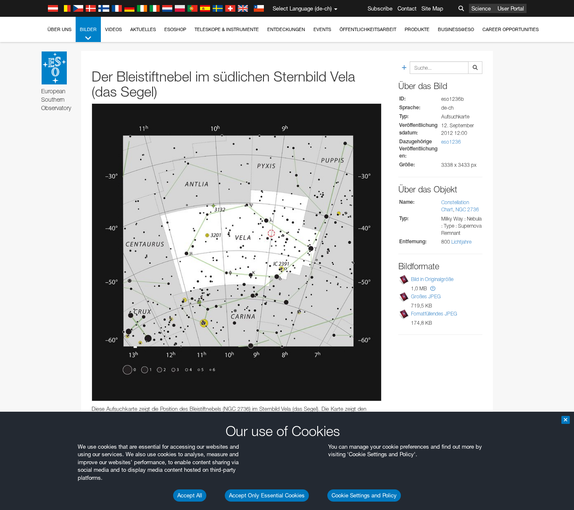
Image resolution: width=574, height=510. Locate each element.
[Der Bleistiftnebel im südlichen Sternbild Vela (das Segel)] (236, 252)
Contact (407, 8)
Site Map (432, 8)
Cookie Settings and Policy (364, 495)
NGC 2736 (467, 209)
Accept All (189, 495)
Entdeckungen (286, 29)
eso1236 (451, 142)
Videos (113, 29)
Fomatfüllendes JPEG (434, 313)
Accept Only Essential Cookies (267, 495)
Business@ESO (456, 29)
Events (322, 29)
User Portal (511, 8)
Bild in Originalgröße (432, 279)
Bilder (88, 29)
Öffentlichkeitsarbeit (368, 29)
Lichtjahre (461, 242)
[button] (432, 288)
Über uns (59, 29)
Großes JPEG (426, 296)
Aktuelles (143, 29)
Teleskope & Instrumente (227, 29)
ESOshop (175, 29)
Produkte (417, 29)
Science (481, 8)
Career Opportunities (510, 29)
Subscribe (380, 8)
